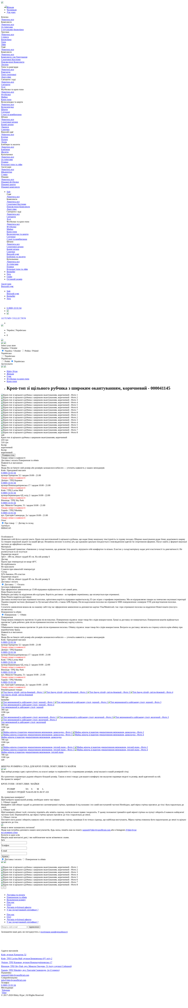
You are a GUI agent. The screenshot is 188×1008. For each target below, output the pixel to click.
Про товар (10, 523)
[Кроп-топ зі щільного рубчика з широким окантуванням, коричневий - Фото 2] (39, 397)
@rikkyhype (131, 830)
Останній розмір (14, 279)
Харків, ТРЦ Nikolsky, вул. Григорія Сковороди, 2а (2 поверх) (30, 970)
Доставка (9, 584)
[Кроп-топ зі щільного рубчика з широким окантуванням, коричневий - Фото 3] (39, 400)
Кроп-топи (12, 381)
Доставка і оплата (13, 859)
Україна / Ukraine (13, 351)
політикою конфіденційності (54, 932)
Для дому (11, 12)
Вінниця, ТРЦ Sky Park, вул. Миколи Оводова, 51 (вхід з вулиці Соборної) (36, 966)
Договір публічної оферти (19, 907)
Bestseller (11, 271)
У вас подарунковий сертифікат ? (22, 910)
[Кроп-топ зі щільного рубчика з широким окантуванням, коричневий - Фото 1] (39, 395)
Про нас (10, 902)
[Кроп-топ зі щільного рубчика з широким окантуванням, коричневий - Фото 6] (39, 407)
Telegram (6, 990)
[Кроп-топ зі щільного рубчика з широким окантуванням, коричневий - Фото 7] (39, 410)
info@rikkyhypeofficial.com (13, 980)
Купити (5, 856)
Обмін (23, 615)
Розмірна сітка (8, 455)
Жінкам (10, 374)
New (9, 274)
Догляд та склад (25, 523)
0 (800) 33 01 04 (14, 308)
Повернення (11, 615)
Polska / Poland (31, 351)
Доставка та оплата (16, 895)
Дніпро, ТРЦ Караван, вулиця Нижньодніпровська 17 (26, 962)
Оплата (20, 584)
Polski (7, 361)
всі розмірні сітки (9, 832)
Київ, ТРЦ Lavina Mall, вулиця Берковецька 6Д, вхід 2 (26, 958)
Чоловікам (12, 10)
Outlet (9, 276)
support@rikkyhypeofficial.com (96, 830)
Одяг (9, 376)
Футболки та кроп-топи (18, 379)
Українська (10, 356)
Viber (4, 992)
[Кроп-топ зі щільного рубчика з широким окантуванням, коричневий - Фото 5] (39, 405)
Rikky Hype (12, 371)
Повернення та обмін (35, 859)
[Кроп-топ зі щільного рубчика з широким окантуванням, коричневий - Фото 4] (39, 402)
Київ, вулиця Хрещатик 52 (13, 954)
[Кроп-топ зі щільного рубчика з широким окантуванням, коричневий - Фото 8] (39, 412)
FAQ (9, 905)
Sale (8, 191)
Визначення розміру (16, 900)
